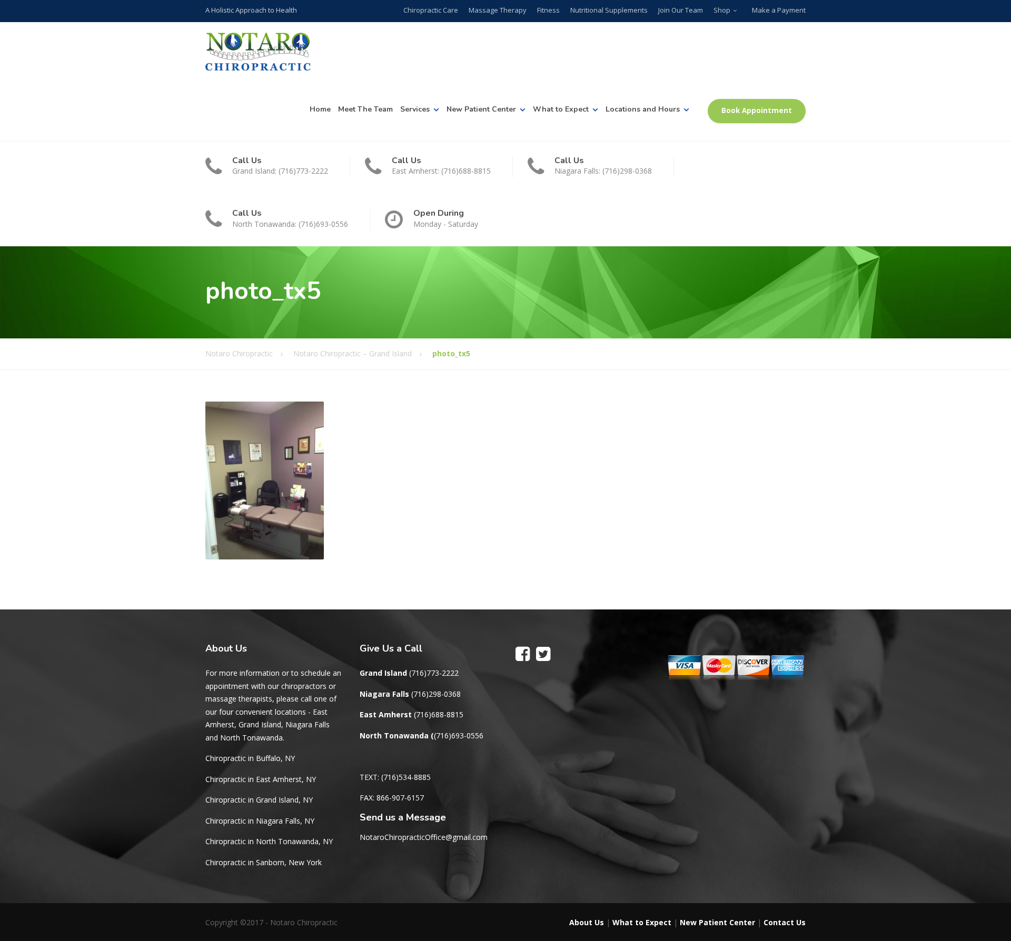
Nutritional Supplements (609, 10)
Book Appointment (756, 110)
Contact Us (785, 922)
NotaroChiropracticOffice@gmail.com (424, 837)
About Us (586, 922)
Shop (721, 10)
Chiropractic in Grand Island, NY (259, 800)
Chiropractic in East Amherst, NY (260, 779)
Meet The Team (365, 109)
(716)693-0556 (458, 735)
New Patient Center (481, 109)
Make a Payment (779, 10)
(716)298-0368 (436, 694)
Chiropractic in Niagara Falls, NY (259, 821)
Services (415, 109)
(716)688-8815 (438, 714)
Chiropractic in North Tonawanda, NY (269, 841)
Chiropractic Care (430, 10)
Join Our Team (680, 10)
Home (320, 109)
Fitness (548, 10)
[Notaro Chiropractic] (258, 52)
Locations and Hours (643, 109)
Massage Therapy (498, 10)
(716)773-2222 (434, 673)
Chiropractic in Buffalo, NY (250, 758)
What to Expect (561, 109)
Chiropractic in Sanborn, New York (263, 862)
